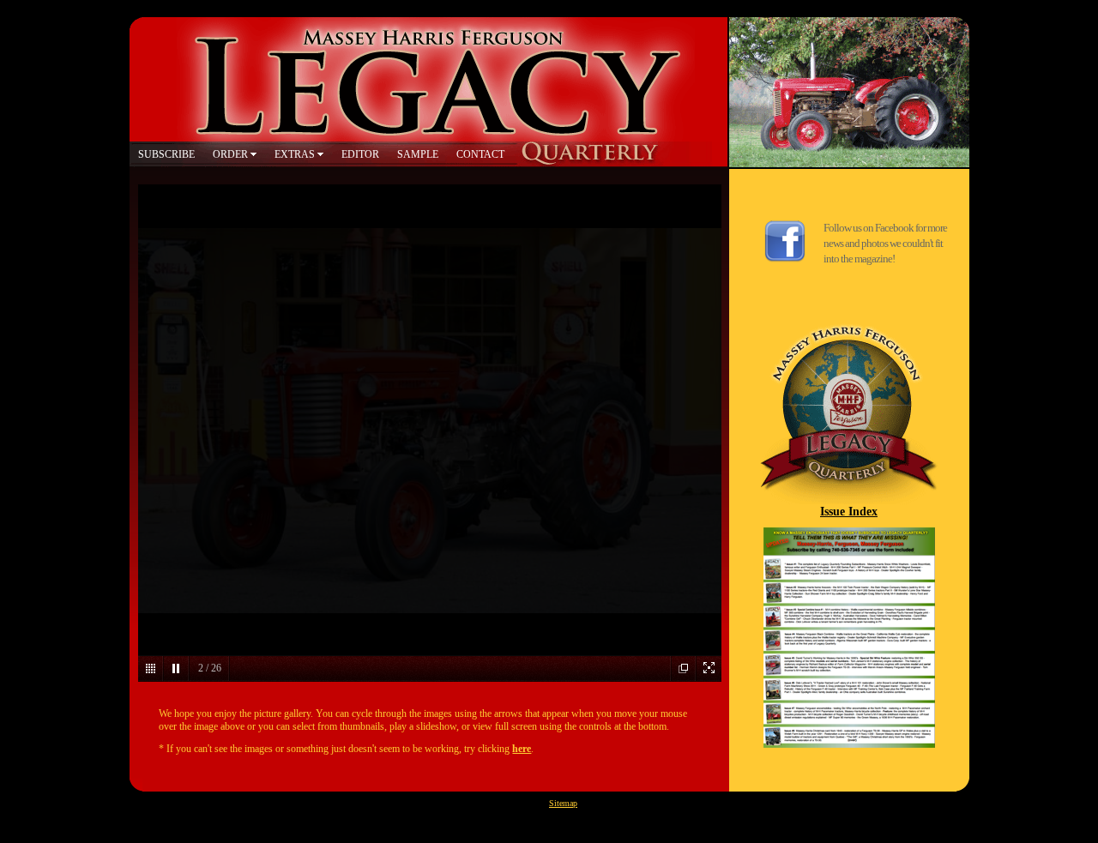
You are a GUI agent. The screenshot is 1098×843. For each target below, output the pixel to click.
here (521, 749)
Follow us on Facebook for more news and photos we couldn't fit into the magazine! (885, 243)
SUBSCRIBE (166, 154)
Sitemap (563, 803)
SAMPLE (417, 154)
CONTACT (480, 154)
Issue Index (849, 511)
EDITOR (360, 154)
